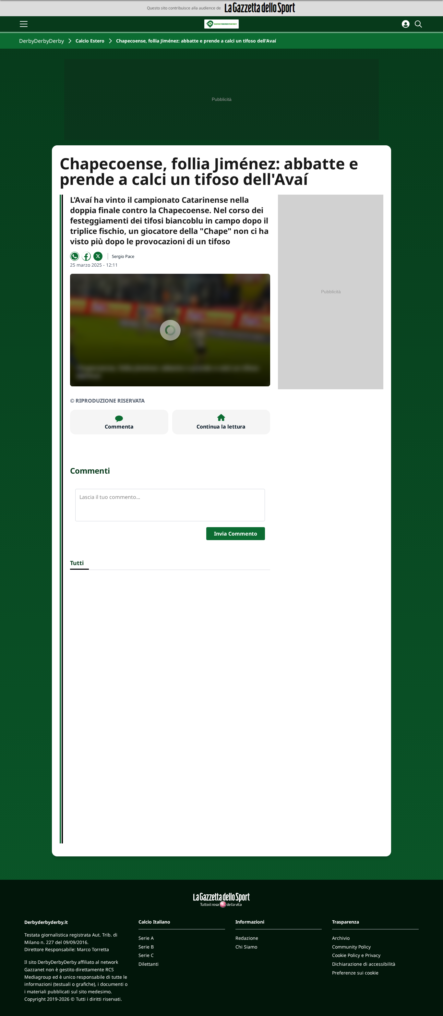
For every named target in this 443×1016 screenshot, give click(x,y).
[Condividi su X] (97, 256)
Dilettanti (148, 964)
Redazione (246, 938)
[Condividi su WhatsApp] (74, 256)
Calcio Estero (90, 41)
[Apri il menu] (23, 24)
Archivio (341, 938)
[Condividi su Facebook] (86, 256)
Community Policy (351, 947)
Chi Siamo (246, 947)
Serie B (146, 947)
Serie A (146, 938)
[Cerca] (419, 24)
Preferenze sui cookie (355, 973)
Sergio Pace (123, 256)
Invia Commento (235, 533)
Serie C (146, 955)
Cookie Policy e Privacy (356, 955)
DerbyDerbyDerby (41, 40)
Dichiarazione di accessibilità (363, 964)
